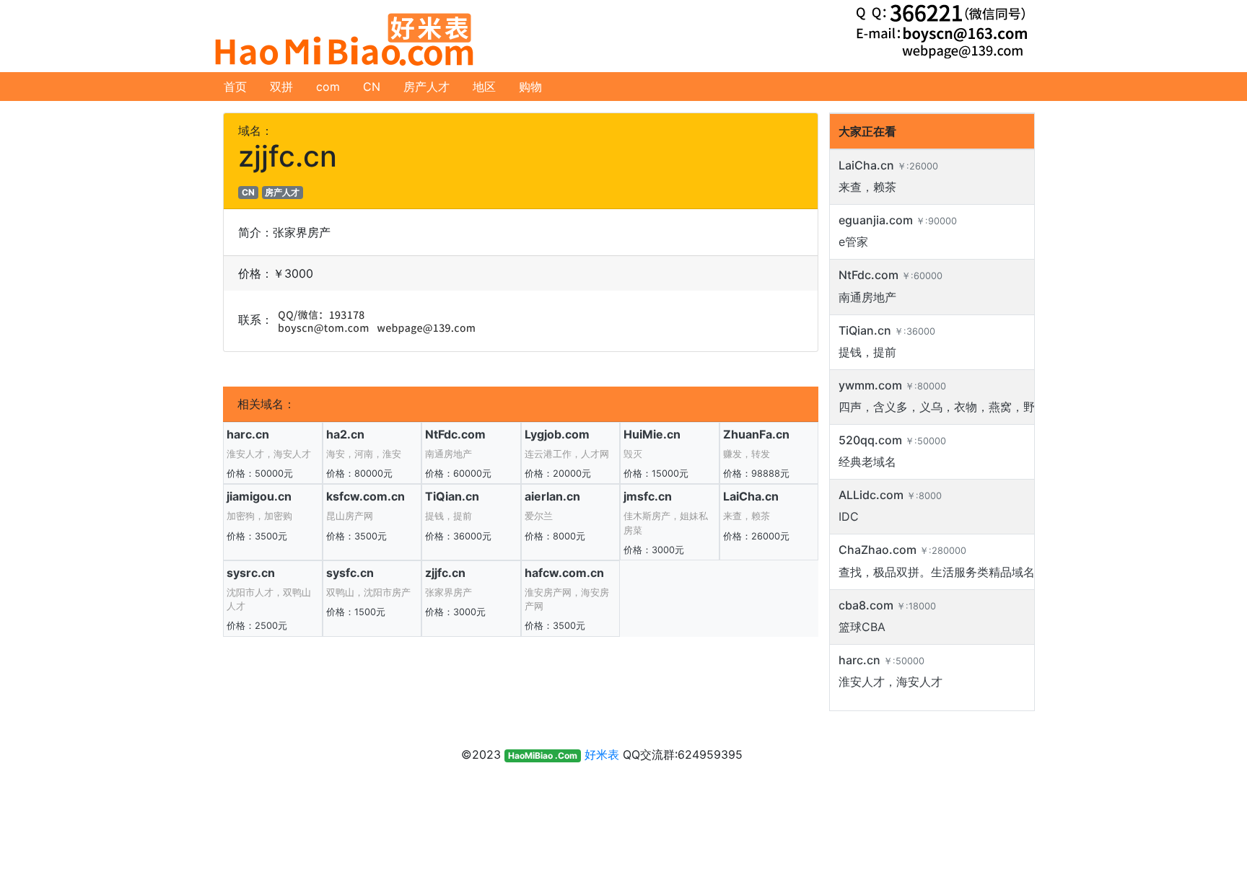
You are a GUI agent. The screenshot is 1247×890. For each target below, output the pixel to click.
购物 (530, 86)
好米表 (602, 754)
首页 (235, 86)
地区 (484, 86)
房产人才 (426, 86)
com (328, 86)
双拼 (281, 86)
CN (371, 86)
